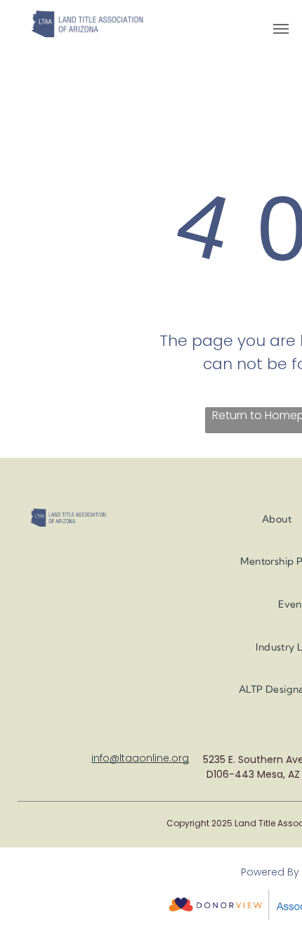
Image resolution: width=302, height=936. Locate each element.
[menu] (281, 29)
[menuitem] (276, 519)
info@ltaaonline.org (140, 758)
